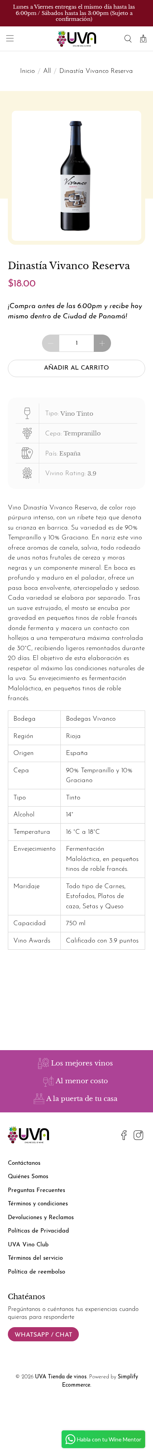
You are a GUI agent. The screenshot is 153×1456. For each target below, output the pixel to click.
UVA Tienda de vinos (61, 1377)
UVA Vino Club (28, 1245)
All (47, 71)
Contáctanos (24, 1163)
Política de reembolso (36, 1272)
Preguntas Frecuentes (36, 1191)
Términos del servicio (35, 1258)
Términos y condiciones (38, 1204)
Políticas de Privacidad (38, 1231)
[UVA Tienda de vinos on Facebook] (124, 1137)
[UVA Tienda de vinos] (76, 38)
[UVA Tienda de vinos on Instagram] (138, 1137)
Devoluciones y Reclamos (41, 1218)
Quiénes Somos (28, 1177)
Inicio (27, 71)
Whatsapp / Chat (43, 1335)
